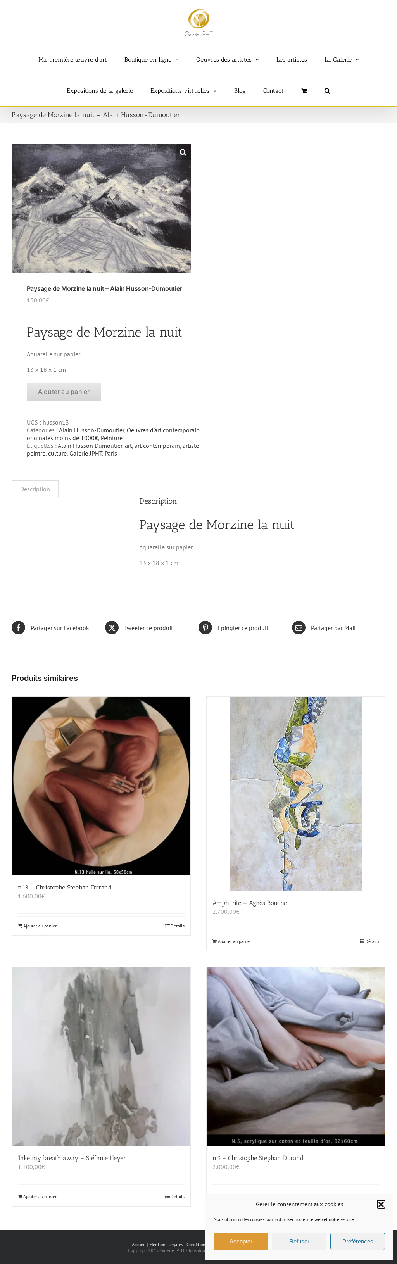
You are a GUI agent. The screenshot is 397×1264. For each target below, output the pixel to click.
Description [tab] (35, 489)
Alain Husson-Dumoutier (91, 430)
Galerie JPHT (85, 453)
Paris (111, 453)
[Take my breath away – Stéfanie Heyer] (101, 1056)
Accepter (241, 1241)
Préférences (357, 1241)
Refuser (299, 1241)
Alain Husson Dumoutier (90, 445)
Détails (178, 926)
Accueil (139, 1244)
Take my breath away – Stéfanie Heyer (72, 1158)
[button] (381, 1204)
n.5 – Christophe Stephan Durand (258, 1158)
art (128, 445)
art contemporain (157, 445)
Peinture (112, 438)
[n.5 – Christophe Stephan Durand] (296, 1056)
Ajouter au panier (64, 391)
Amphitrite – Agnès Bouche (249, 903)
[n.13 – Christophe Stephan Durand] (101, 786)
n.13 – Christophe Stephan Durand (65, 887)
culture (57, 453)
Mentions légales (166, 1244)
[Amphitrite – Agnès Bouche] (296, 794)
